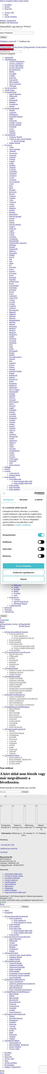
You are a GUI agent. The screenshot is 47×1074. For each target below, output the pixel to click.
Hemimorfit (13, 249)
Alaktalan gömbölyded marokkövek (23, 699)
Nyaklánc (17, 593)
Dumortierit (13, 214)
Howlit (11, 257)
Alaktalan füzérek (15, 137)
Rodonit (12, 377)
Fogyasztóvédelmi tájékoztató (15, 892)
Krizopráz (12, 290)
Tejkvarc (12, 430)
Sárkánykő (13, 388)
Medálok (12, 102)
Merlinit (12, 324)
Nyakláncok (13, 104)
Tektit (11, 432)
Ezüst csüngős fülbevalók (23, 483)
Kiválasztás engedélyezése (23, 573)
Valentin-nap (9, 612)
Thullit (11, 439)
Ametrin (12, 159)
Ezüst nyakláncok (16, 634)
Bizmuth (12, 190)
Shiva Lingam (14, 390)
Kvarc (11, 294)
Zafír (11, 463)
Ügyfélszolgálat (10, 882)
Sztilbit (11, 424)
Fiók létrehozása (12, 23)
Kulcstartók (13, 80)
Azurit (11, 184)
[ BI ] (10, 898)
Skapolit (12, 396)
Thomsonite (13, 437)
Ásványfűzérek (10, 135)
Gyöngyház (13, 239)
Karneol (12, 271)
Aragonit (12, 168)
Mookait (12, 331)
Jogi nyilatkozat (10, 884)
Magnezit (12, 314)
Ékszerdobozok (14, 70)
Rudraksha (13, 384)
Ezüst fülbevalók (15, 479)
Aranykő (12, 170)
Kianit (11, 276)
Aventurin (12, 180)
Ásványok (8, 145)
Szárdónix (12, 410)
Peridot (11, 353)
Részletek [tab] (23, 500)
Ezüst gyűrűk (14, 485)
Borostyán (13, 192)
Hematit (12, 247)
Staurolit (12, 406)
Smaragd (12, 400)
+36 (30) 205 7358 (7, 845)
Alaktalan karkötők (16, 681)
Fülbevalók (13, 96)
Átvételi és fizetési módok (14, 876)
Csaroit (11, 206)
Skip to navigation (7, 1)
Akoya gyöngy (14, 149)
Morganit (12, 333)
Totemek (12, 133)
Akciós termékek (11, 88)
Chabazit (12, 196)
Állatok (11, 111)
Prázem (11, 365)
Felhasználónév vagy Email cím (15, 27)
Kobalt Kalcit (14, 282)
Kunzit (11, 292)
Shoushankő (13, 392)
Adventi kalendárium (16, 62)
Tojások (12, 131)
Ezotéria (7, 471)
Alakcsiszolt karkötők (17, 683)
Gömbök (12, 737)
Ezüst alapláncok (21, 636)
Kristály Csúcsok (15, 123)
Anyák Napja (9, 90)
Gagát (11, 231)
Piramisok (12, 127)
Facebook (4, 852)
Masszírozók (14, 715)
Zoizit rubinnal (14, 465)
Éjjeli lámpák (14, 709)
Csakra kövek (14, 473)
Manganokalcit (14, 320)
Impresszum (9, 886)
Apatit (11, 163)
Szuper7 (12, 426)
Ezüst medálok (14, 490)
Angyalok (12, 113)
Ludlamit (12, 308)
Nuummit (12, 341)
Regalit (11, 373)
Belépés (3, 37)
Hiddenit (12, 251)
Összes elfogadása (23, 566)
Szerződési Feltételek (12, 878)
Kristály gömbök (15, 125)
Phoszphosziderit (15, 357)
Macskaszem (13, 310)
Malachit (12, 318)
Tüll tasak (12, 86)
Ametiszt (12, 157)
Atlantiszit (12, 174)
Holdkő (12, 255)
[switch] (41, 542)
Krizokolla (13, 288)
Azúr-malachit (14, 182)
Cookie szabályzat (11, 880)
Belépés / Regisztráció (13, 1067)
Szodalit (12, 420)
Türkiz (11, 447)
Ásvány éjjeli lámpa (16, 66)
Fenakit (11, 219)
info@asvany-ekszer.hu (8, 849)
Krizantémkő (13, 286)
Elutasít (24, 579)
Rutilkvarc (13, 386)
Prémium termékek (7, 45)
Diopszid (12, 208)
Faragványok (14, 598)
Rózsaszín (8, 608)
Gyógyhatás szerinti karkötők (20, 689)
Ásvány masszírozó (16, 68)
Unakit (11, 453)
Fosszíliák (12, 74)
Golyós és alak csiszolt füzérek (20, 139)
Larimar (12, 300)
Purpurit (12, 369)
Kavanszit (12, 274)
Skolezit (12, 398)
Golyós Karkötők (15, 678)
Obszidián (12, 343)
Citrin (11, 200)
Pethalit (11, 355)
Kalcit (11, 269)
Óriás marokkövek (16, 701)
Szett (15, 595)
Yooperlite (13, 461)
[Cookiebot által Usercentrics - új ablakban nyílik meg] (34, 493)
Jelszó (6, 33)
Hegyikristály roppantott (18, 243)
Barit (11, 186)
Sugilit (11, 408)
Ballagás (8, 467)
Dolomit (12, 212)
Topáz (11, 445)
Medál (16, 591)
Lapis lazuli (13, 298)
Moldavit (12, 329)
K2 (10, 265)
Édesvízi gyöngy (15, 216)
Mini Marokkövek (16, 703)
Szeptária (12, 414)
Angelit (11, 161)
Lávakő (12, 304)
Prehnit (11, 367)
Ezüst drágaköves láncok (24, 638)
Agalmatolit (9, 58)
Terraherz (12, 435)
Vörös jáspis (13, 459)
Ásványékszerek (10, 92)
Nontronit (12, 339)
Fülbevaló (17, 585)
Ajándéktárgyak (10, 60)
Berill (11, 188)
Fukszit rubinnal (15, 225)
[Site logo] (12, 47)
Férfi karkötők (14, 687)
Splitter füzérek (14, 143)
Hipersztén (13, 253)
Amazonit (12, 155)
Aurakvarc (13, 176)
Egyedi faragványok (21, 602)
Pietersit (12, 359)
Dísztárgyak (13, 115)
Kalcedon (12, 267)
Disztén (12, 210)
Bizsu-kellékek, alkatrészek (20, 760)
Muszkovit (13, 335)
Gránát (11, 235)
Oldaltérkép (9, 888)
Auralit (11, 178)
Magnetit (12, 312)
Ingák (11, 119)
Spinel (11, 404)
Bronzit (11, 194)
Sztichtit (12, 422)
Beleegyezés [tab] (8, 500)
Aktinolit (12, 151)
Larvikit (12, 302)
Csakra (11, 204)
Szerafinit (12, 416)
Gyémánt (12, 237)
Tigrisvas (12, 443)
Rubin (11, 382)
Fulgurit (12, 227)
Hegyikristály (14, 241)
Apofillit (12, 166)
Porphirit (12, 363)
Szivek (12, 745)
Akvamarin (13, 153)
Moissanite (13, 327)
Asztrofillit (13, 172)
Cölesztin (12, 202)
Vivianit (12, 457)
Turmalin (12, 449)
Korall (11, 284)
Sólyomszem (13, 402)
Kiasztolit (12, 278)
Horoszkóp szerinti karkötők (20, 691)
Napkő (11, 337)
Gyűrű (16, 587)
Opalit (11, 349)
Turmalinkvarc (14, 451)
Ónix (11, 345)
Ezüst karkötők (14, 487)
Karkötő (17, 589)
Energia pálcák (14, 475)
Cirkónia (12, 198)
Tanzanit (12, 428)
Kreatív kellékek (15, 762)
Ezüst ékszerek (10, 477)
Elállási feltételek (11, 890)
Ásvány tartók (14, 764)
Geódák (12, 76)
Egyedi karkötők (15, 693)
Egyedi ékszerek (15, 94)
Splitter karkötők (15, 685)
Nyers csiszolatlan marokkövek (21, 705)
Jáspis (11, 263)
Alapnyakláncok (15, 757)
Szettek (11, 106)
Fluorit (11, 221)
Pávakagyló (13, 351)
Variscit (11, 455)
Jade (10, 261)
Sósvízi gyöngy (19, 141)
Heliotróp (12, 245)
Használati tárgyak (15, 117)
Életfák (11, 72)
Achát (11, 147)
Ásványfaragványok (12, 108)
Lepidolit (12, 306)
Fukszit (11, 223)
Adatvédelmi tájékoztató (13, 874)
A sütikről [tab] (38, 500)
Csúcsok (17, 600)
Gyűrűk (12, 98)
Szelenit (12, 412)
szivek (11, 129)
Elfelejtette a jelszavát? (8, 41)
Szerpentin (13, 418)
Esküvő (7, 469)
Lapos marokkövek (16, 697)
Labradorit (13, 296)
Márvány (12, 322)
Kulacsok (12, 78)
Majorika (12, 316)
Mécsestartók (14, 82)
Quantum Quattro (15, 371)
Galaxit (11, 233)
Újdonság (8, 610)
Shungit (12, 394)
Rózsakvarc (13, 379)
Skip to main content (21, 1)
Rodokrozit (13, 375)
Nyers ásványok (15, 84)
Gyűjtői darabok (15, 606)
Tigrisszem (13, 441)
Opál (11, 347)
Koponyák (13, 121)
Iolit (10, 259)
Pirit (10, 361)
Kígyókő (12, 280)
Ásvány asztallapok (16, 64)
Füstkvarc (12, 229)
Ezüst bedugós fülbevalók (23, 481)
